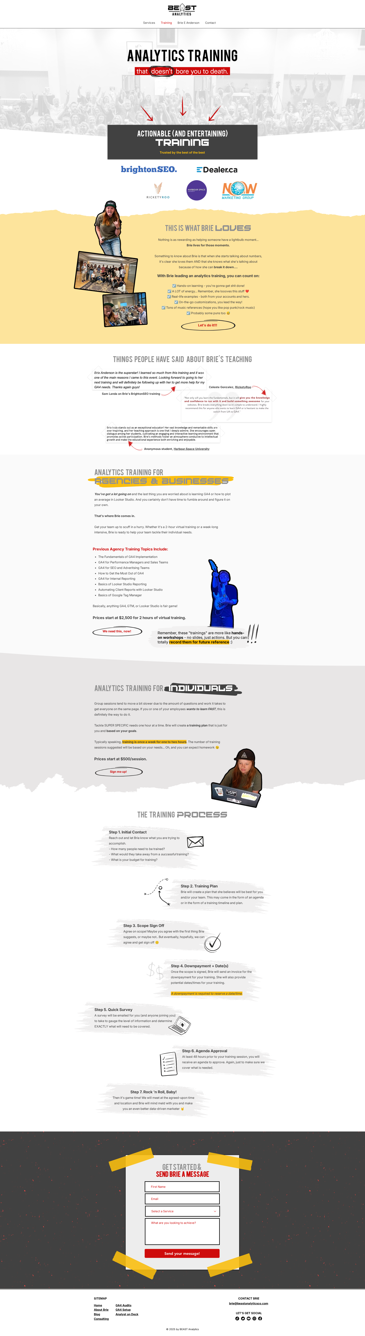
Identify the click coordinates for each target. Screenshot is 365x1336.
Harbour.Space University (191, 449)
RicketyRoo (243, 387)
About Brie (101, 1309)
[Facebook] (260, 1318)
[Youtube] (249, 1318)
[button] (149, 22)
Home (98, 1305)
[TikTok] (237, 1318)
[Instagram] (254, 1318)
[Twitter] (243, 1318)
